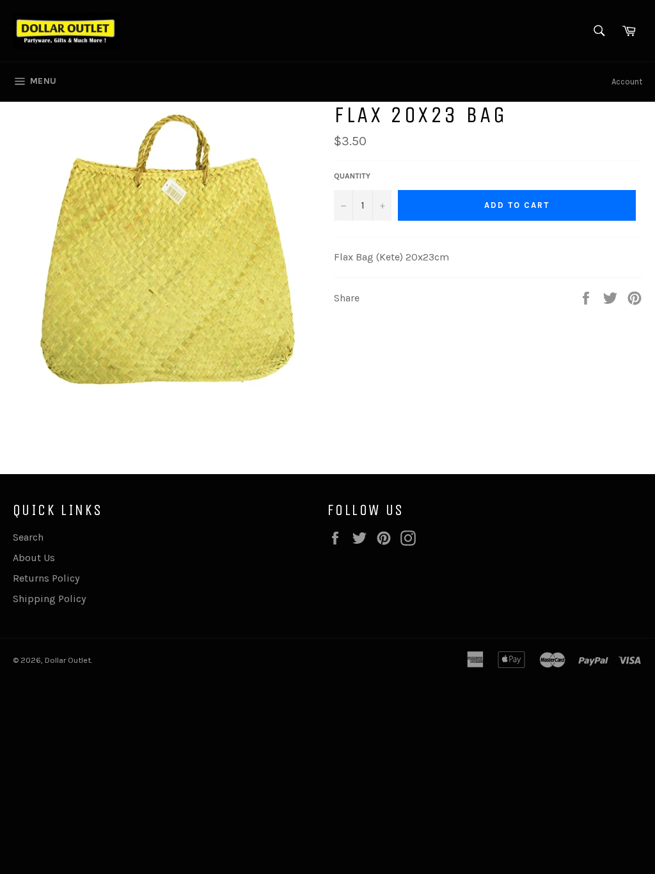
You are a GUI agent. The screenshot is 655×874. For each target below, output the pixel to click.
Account (627, 81)
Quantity (352, 175)
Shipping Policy (49, 598)
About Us (34, 558)
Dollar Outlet (68, 660)
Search (28, 537)
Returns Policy (46, 578)
